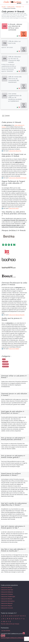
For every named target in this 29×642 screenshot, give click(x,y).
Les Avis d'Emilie (5, 630)
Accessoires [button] (5, 366)
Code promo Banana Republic (17, 315)
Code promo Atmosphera (7, 601)
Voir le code (23, 34)
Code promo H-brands (9, 8)
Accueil (3, 6)
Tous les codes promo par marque (10, 624)
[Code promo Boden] (9, 244)
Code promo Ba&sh (14, 348)
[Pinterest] (4, 636)
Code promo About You (15, 151)
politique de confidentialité (17, 638)
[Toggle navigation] (27, 2)
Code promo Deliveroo (7, 592)
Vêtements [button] (5, 361)
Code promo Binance (6, 587)
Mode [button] (3, 359)
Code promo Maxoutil (6, 603)
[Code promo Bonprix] (7, 252)
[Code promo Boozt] (9, 276)
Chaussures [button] (5, 364)
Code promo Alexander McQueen (18, 178)
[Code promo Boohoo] (9, 259)
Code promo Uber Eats (7, 589)
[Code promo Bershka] (9, 236)
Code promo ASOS (14, 208)
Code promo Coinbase (7, 594)
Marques (18, 6)
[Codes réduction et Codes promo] (12, 2)
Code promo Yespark (6, 605)
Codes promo (10, 6)
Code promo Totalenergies (8, 596)
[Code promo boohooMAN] (9, 268)
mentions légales (5, 638)
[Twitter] (2, 636)
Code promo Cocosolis (7, 608)
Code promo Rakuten (6, 599)
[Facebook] (24, 633)
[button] (17, 36)
